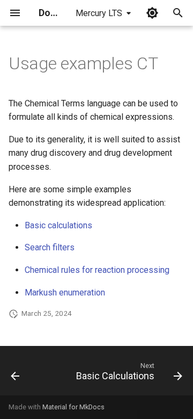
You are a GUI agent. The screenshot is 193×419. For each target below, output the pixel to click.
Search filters (50, 247)
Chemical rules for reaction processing (97, 270)
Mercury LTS (99, 13)
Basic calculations (58, 225)
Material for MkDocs (73, 407)
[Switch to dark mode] (152, 13)
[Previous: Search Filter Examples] (15, 374)
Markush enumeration (65, 292)
